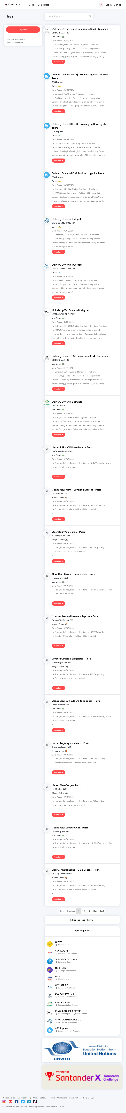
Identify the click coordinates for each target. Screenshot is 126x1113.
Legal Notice (75, 1098)
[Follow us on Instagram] (4, 1101)
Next (95, 911)
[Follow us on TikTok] (35, 1101)
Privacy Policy (8, 1098)
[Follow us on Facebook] (16, 1101)
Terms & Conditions (58, 1098)
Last (102, 911)
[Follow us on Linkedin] (29, 1101)
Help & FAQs (88, 1098)
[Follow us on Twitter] (23, 1101)
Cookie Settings (40, 1098)
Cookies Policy (24, 1098)
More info (58, 62)
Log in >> (23, 29)
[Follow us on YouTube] (10, 1101)
